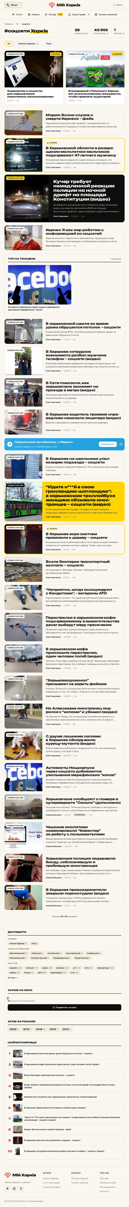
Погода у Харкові (79, 1178)
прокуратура (105, 967)
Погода (55, 14)
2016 (54, 1029)
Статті (19, 14)
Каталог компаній (108, 14)
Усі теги (11, 977)
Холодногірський (40, 958)
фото (42, 972)
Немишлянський (18, 958)
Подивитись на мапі (66, 1007)
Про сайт (104, 1178)
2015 (67, 1029)
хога (89, 967)
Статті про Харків (51, 1182)
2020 (14, 1029)
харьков (15, 967)
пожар (29, 972)
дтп (76, 967)
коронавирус (58, 972)
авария (14, 972)
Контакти (104, 1191)
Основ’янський (82, 958)
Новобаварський (61, 958)
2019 (27, 1029)
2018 (40, 1029)
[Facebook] (21, 1188)
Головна (8, 24)
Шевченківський (18, 953)
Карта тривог (79, 14)
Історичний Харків (51, 1187)
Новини (35, 14)
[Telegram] (7, 1188)
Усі (9, 43)
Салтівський (55, 953)
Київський (37, 953)
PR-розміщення (107, 1187)
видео (47, 967)
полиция (32, 967)
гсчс (74, 972)
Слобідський (94, 953)
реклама (62, 967)
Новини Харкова (28, 43)
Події (49, 43)
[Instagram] (14, 1188)
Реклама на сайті (108, 1182)
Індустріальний (74, 953)
